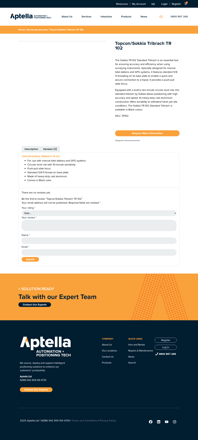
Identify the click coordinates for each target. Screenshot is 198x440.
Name (26, 235)
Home (21, 29)
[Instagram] (174, 421)
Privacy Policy (108, 420)
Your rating (28, 208)
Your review (29, 217)
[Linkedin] (158, 421)
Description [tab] (31, 149)
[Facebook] (150, 421)
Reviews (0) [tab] (50, 149)
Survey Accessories (37, 29)
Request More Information (147, 133)
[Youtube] (166, 421)
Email (25, 247)
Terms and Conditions (85, 420)
